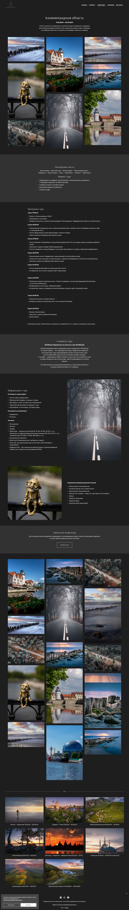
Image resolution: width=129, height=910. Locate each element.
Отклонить (11, 905)
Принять (28, 905)
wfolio (66, 907)
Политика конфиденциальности (67, 904)
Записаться (64, 545)
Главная (84, 5)
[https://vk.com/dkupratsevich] (61, 897)
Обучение (111, 5)
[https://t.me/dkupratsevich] (68, 897)
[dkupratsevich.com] (11, 5)
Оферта (55, 904)
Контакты (119, 5)
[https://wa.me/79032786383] (64, 897)
